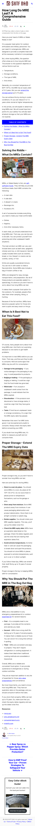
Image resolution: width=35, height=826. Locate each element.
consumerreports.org (11, 720)
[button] (17, 811)
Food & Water (5, 738)
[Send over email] (24, 26)
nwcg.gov (7, 713)
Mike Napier (12, 733)
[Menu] (3, 4)
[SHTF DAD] (17, 3)
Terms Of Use (11, 821)
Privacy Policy (21, 821)
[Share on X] (20, 26)
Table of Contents (17, 122)
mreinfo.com (8, 723)
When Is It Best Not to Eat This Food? (17, 132)
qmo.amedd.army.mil (11, 717)
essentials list (7, 617)
